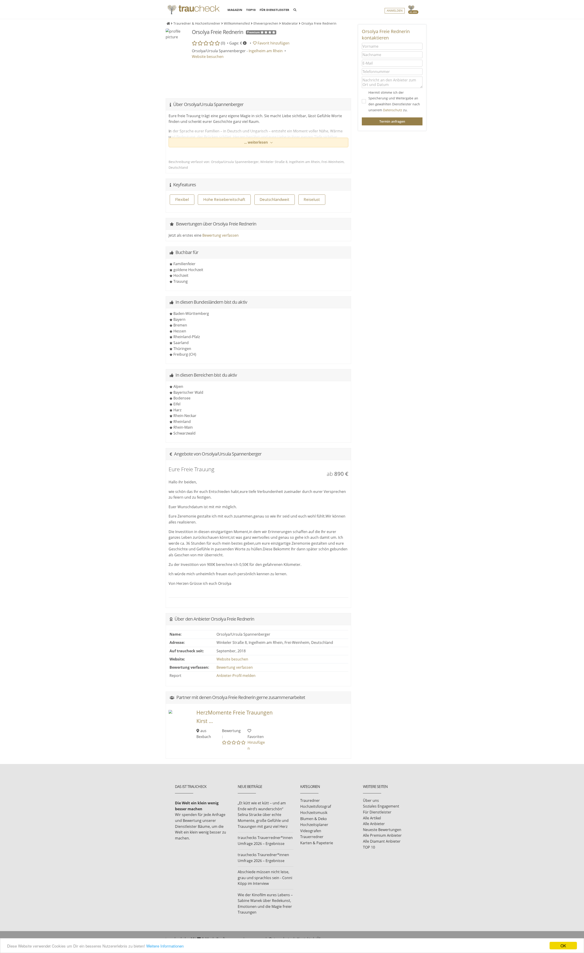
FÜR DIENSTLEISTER (274, 10)
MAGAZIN (234, 10)
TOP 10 (369, 847)
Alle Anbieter (374, 823)
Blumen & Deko (313, 818)
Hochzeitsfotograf (315, 806)
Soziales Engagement (381, 806)
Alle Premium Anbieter (382, 835)
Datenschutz (392, 110)
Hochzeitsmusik (313, 812)
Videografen (310, 830)
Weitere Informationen (165, 946)
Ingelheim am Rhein (266, 50)
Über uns (371, 800)
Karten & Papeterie (316, 842)
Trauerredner (311, 836)
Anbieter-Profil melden (236, 675)
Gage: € (236, 43)
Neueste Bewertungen (382, 829)
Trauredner (310, 800)
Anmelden (395, 11)
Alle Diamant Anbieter (382, 841)
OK (563, 945)
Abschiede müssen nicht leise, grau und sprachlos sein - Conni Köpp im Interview (265, 877)
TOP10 (251, 10)
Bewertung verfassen (220, 235)
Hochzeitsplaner (314, 824)
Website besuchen (208, 56)
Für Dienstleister (377, 812)
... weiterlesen (256, 142)
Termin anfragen (392, 121)
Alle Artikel (372, 818)
